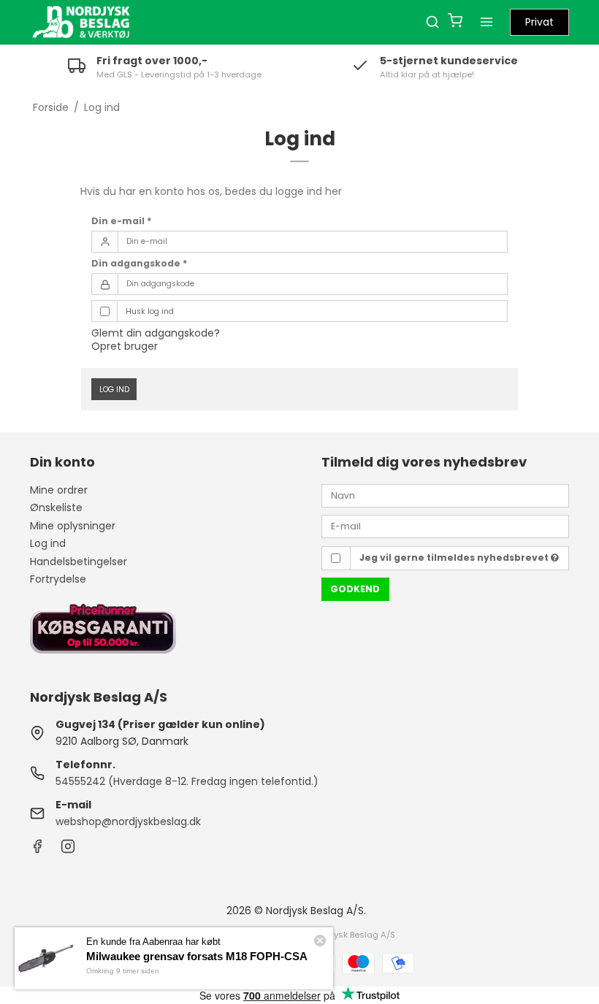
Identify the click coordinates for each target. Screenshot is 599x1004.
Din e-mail (121, 220)
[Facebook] (37, 850)
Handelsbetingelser (78, 561)
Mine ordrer (59, 490)
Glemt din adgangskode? (155, 333)
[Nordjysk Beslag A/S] (81, 22)
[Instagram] (68, 850)
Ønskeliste (56, 507)
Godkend (355, 589)
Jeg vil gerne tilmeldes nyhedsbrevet (455, 557)
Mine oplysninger (72, 525)
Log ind (114, 389)
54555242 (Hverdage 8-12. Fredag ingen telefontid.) (187, 781)
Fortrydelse (58, 579)
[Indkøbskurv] (455, 22)
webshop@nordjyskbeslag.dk (128, 821)
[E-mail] (445, 525)
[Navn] (445, 495)
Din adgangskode (139, 263)
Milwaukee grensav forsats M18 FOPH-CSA (197, 956)
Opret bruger (124, 346)
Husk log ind (150, 311)
